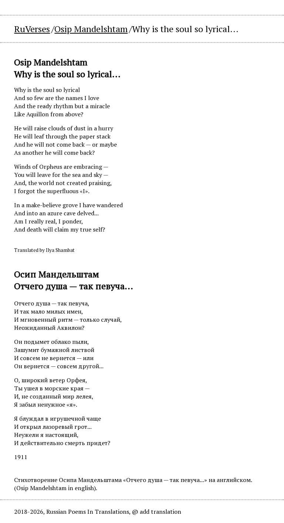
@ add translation (156, 511)
